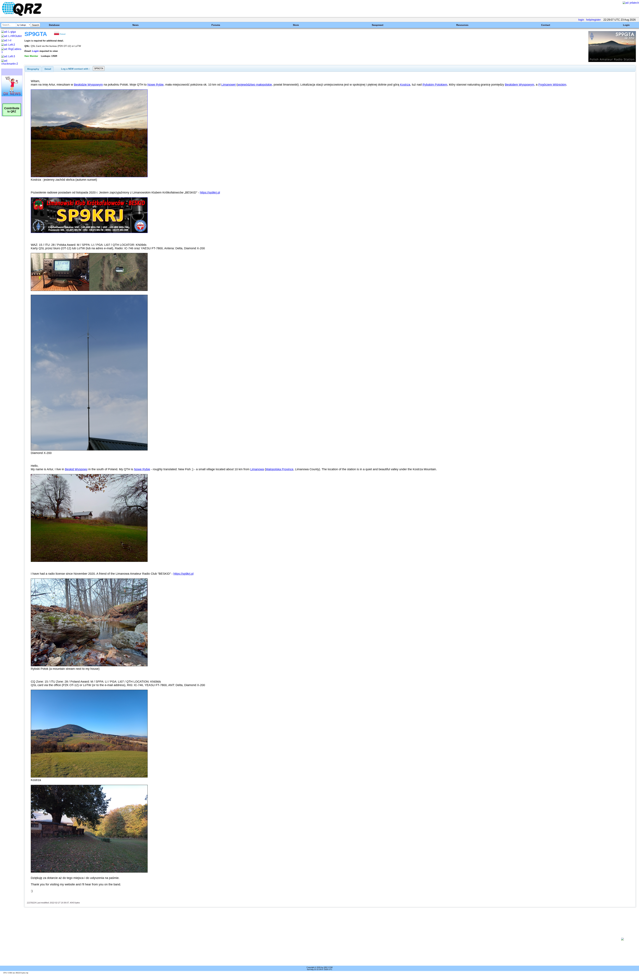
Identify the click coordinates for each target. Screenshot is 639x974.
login (581, 19)
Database (54, 25)
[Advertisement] (319, 939)
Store (296, 25)
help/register (593, 19)
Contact (545, 25)
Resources (462, 25)
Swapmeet (377, 25)
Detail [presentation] (48, 69)
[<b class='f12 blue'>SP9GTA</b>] (612, 61)
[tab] (33, 69)
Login (626, 25)
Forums (216, 25)
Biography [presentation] (33, 69)
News (135, 25)
